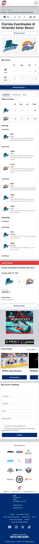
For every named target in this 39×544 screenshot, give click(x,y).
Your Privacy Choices (16, 519)
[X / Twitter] (22, 527)
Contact (12, 514)
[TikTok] (29, 527)
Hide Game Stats (19, 87)
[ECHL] (4, 3)
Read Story (15, 377)
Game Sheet (20, 33)
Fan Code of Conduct (23, 514)
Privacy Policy (26, 517)
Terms (34, 517)
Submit (19, 435)
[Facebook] (9, 527)
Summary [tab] (6, 95)
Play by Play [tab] (16, 95)
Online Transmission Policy (11, 517)
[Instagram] (16, 527)
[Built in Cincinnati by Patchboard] (19, 536)
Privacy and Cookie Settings (19, 522)
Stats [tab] (24, 95)
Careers (26, 519)
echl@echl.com (17, 508)
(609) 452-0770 (17, 505)
